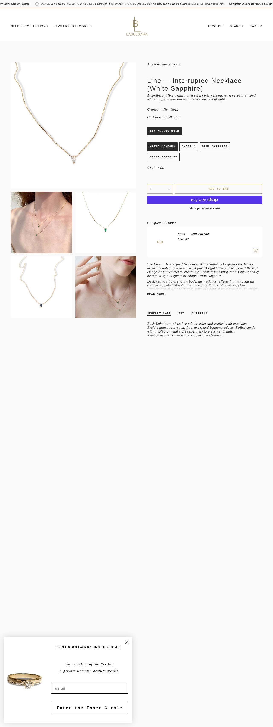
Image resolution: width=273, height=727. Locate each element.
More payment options (204, 208)
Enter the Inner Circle (89, 708)
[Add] (255, 250)
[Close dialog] (127, 642)
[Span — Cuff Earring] (160, 242)
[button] (29, 26)
